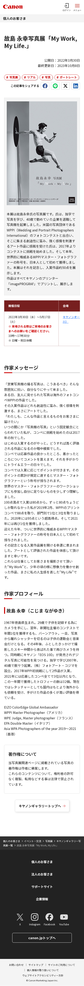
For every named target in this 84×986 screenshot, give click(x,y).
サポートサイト (42, 886)
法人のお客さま (42, 874)
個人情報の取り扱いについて (43, 970)
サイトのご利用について (61, 964)
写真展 (13, 77)
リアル (31, 77)
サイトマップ (36, 964)
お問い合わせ (16, 964)
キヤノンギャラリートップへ (40, 805)
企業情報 (42, 899)
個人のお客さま (14, 18)
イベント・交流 (32, 841)
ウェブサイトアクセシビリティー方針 (42, 975)
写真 (48, 77)
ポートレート (68, 77)
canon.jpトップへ (42, 937)
